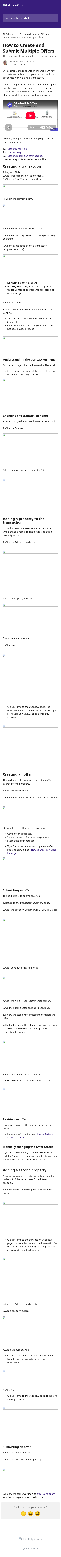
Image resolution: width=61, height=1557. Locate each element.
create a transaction (16, 148)
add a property (13, 152)
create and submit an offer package (24, 155)
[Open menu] (55, 5)
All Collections (9, 34)
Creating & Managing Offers (33, 34)
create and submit (46, 1493)
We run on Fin (32, 1548)
